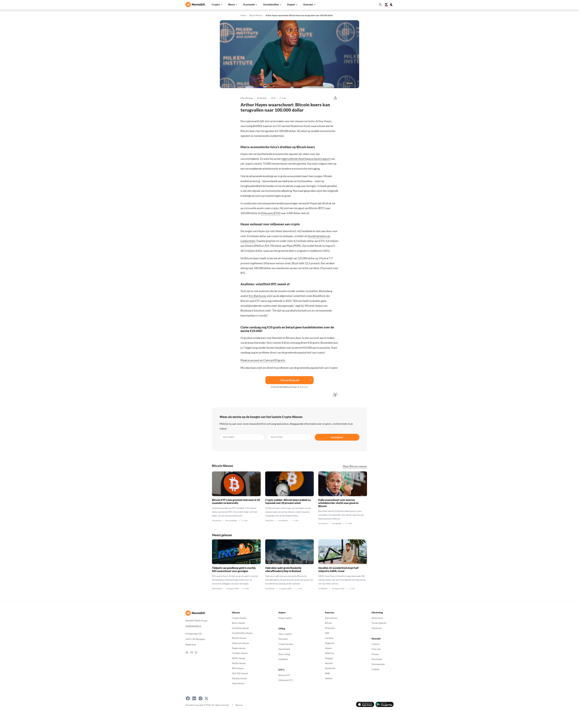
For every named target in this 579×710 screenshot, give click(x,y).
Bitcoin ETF (284, 675)
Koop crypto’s (285, 618)
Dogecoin (329, 643)
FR (191, 652)
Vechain (329, 663)
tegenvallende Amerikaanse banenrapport (305, 158)
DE (186, 652)
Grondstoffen (271, 4)
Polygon (329, 658)
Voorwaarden (378, 664)
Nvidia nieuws (239, 663)
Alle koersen (331, 618)
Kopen (291, 4)
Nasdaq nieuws (239, 678)
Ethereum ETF (285, 680)
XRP (327, 633)
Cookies (376, 669)
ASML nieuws (238, 658)
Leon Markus (216, 520)
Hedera (328, 678)
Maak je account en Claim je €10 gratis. (263, 360)
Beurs (231, 4)
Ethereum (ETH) (270, 213)
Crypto (216, 4)
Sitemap (238, 705)
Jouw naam (228, 436)
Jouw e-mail (276, 436)
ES (196, 652)
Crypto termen (285, 644)
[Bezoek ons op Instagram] (200, 698)
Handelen (283, 659)
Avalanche (330, 668)
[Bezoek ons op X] (206, 698)
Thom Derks (269, 520)
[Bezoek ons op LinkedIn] (194, 698)
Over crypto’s (285, 634)
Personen (283, 639)
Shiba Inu (329, 653)
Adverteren (377, 618)
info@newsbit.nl (193, 626)
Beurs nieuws (238, 623)
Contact (376, 644)
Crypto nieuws (239, 618)
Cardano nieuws (240, 653)
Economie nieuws (240, 628)
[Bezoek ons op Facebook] (187, 698)
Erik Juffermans (246, 98)
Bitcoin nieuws (239, 638)
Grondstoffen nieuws (242, 633)
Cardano (329, 638)
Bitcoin (328, 623)
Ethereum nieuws (240, 643)
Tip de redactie (379, 623)
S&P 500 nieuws (240, 673)
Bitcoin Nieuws (255, 15)
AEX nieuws (238, 668)
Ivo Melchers (323, 588)
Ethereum (330, 628)
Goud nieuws (238, 683)
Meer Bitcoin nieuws (355, 466)
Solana (328, 648)
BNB (327, 673)
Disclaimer (377, 659)
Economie (249, 4)
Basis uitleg (284, 654)
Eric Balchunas (257, 295)
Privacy (375, 654)
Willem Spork (217, 588)
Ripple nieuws (239, 648)
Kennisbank (284, 649)
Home (243, 15)
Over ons (376, 649)
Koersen (308, 4)
